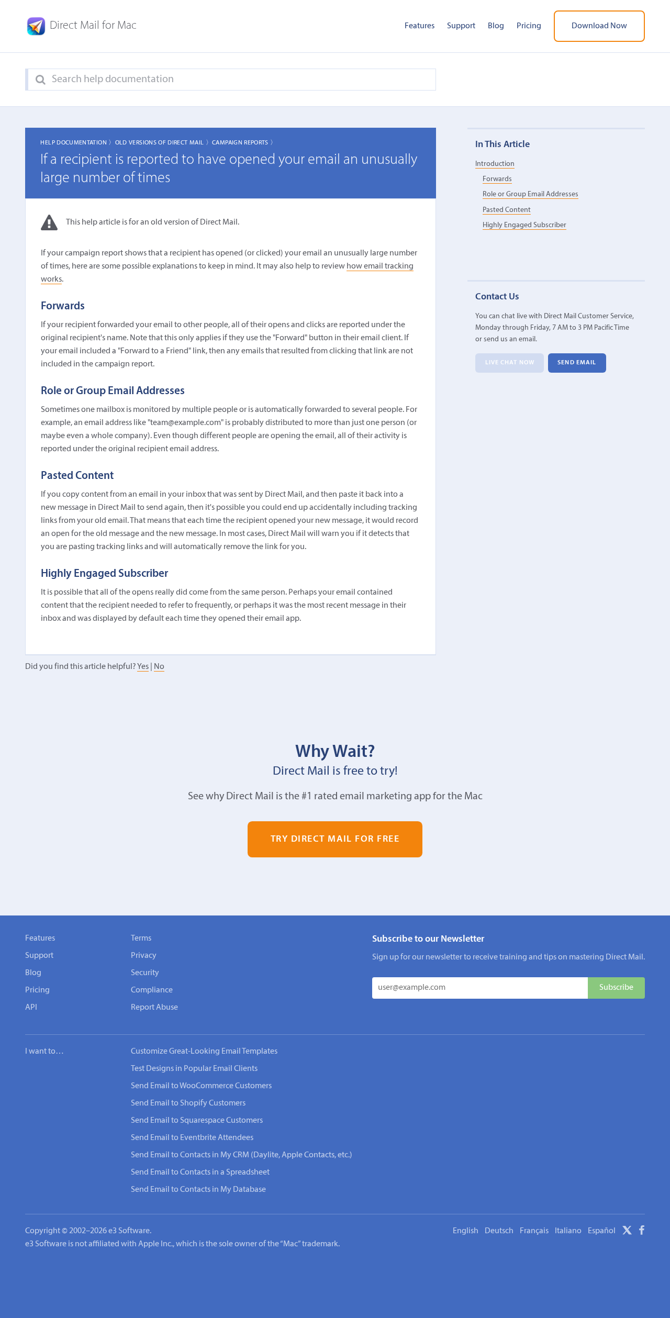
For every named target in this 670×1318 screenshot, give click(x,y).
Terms (141, 938)
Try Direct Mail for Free (335, 839)
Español (602, 1231)
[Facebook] (642, 1232)
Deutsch (499, 1231)
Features (419, 26)
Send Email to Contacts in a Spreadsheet (200, 1172)
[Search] (41, 80)
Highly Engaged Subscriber (524, 225)
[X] (627, 1232)
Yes (143, 667)
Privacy (144, 956)
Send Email (576, 363)
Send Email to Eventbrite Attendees (192, 1138)
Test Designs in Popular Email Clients (194, 1069)
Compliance (152, 990)
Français (534, 1231)
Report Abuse (154, 1007)
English (465, 1231)
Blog (496, 26)
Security (145, 973)
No (159, 667)
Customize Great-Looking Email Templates (204, 1051)
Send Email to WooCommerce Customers (201, 1086)
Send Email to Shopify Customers (188, 1103)
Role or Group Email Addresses (530, 194)
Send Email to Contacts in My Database (198, 1190)
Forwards (497, 179)
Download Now (599, 26)
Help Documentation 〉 (77, 143)
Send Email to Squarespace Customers (197, 1120)
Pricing (529, 26)
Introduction (495, 163)
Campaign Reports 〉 (244, 143)
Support (461, 26)
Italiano (568, 1231)
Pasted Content (507, 210)
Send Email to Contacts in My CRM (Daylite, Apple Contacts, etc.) (241, 1155)
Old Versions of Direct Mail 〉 (163, 143)
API (31, 1007)
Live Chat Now (509, 363)
